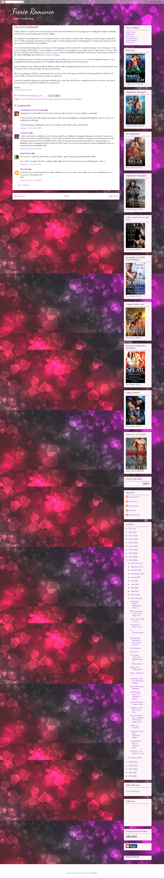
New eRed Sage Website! (137, 687)
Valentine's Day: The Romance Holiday (137, 681)
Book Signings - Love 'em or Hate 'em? (136, 613)
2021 (131, 529)
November (135, 567)
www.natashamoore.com (23, 90)
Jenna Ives (130, 36)
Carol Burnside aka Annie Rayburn (32, 110)
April (133, 591)
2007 (131, 769)
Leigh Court (130, 34)
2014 (131, 546)
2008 (131, 765)
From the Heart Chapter (78, 59)
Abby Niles (24, 169)
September (135, 574)
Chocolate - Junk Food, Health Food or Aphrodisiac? (136, 659)
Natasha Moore (30, 99)
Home (66, 196)
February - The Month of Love (137, 752)
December (135, 563)
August (134, 577)
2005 (131, 776)
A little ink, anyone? (134, 726)
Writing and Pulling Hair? (136, 668)
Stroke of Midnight (74, 99)
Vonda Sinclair (131, 40)
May (133, 588)
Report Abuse (132, 857)
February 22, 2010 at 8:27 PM (30, 164)
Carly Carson (130, 32)
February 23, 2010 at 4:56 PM (30, 180)
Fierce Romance (33, 11)
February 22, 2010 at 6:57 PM (30, 149)
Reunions (134, 652)
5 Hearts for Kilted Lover (136, 626)
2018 (131, 532)
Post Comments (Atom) (70, 203)
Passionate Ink (49, 55)
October (134, 570)
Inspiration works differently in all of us (136, 604)
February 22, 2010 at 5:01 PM (30, 128)
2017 (131, 536)
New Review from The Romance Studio (135, 695)
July (133, 581)
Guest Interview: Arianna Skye (137, 703)
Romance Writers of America (50, 52)
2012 (131, 553)
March (133, 595)
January (134, 758)
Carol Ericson (24, 133)
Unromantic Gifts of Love (137, 620)
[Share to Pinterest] (59, 95)
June (133, 584)
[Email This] (49, 95)
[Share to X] (54, 95)
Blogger (94, 873)
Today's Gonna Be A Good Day (136, 710)
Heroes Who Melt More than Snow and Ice (135, 641)
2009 (131, 762)
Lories (22, 99)
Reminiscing (135, 648)
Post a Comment (23, 185)
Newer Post (19, 196)
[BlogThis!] (51, 95)
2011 (131, 557)
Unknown (132, 510)
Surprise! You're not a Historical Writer (136, 734)
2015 (131, 543)
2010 (131, 560)
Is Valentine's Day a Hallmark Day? (135, 744)
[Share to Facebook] (56, 95)
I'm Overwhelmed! (137, 632)
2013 (131, 550)
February (135, 598)
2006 (131, 772)
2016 (131, 539)
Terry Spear (130, 42)
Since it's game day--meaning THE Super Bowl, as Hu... (137, 718)
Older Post (113, 196)
